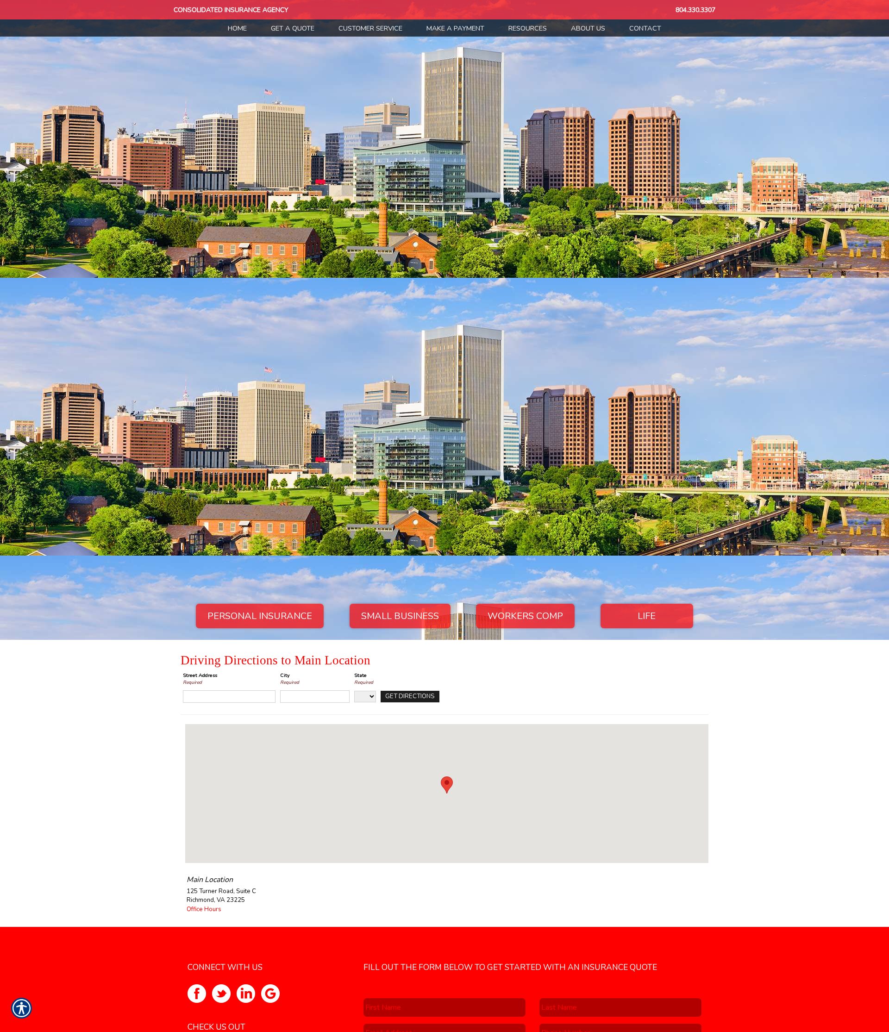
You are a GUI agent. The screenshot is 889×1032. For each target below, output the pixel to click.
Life (647, 616)
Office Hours (204, 909)
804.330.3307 (695, 10)
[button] (447, 785)
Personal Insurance (259, 616)
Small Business (400, 616)
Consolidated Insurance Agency (231, 10)
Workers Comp (525, 616)
